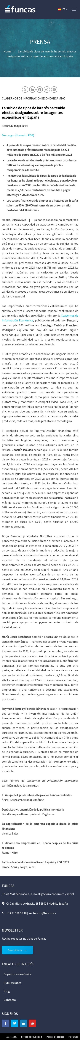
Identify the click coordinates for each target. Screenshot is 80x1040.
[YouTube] (32, 1023)
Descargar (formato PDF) (18, 135)
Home (7, 51)
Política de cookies (55, 1036)
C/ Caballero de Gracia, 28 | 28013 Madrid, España (37, 903)
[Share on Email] (54, 89)
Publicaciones (12, 983)
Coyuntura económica (17, 974)
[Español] (62, 9)
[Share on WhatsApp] (47, 89)
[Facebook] (5, 1023)
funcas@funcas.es (44, 913)
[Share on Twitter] (25, 89)
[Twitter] (14, 1023)
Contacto (10, 1000)
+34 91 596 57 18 (16, 913)
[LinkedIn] (23, 1023)
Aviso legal (12, 1036)
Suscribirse (15, 950)
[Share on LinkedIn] (32, 89)
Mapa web (73, 1036)
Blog (7, 991)
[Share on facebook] (39, 89)
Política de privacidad (31, 1036)
